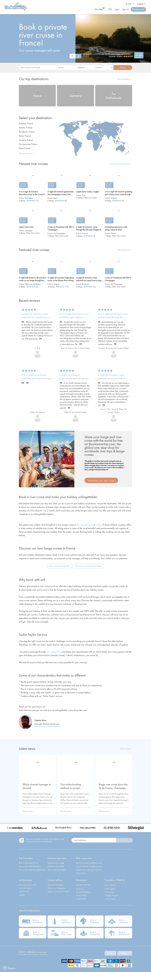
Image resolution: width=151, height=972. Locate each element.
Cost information (25, 888)
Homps (113, 233)
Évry (83, 195)
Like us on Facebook (55, 884)
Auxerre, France (26, 139)
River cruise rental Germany (30, 866)
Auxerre (85, 233)
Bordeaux (85, 284)
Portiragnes (29, 198)
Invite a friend (110, 898)
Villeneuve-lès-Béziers (33, 284)
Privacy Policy (81, 895)
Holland (99, 524)
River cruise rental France (28, 862)
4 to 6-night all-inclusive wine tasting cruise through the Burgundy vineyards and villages (113, 315)
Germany (88, 524)
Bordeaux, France (26, 131)
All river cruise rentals (56, 866)
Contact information (83, 884)
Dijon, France (24, 148)
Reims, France (25, 135)
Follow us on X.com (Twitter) (58, 891)
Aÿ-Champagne (59, 233)
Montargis (28, 230)
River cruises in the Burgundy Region (88, 566)
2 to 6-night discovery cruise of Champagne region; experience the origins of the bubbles (74, 315)
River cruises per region (57, 869)
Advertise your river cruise (101, 480)
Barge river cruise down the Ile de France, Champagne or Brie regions (113, 786)
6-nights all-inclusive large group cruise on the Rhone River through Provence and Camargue (61, 279)
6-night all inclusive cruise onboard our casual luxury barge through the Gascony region (112, 376)
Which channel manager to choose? (36, 786)
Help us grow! (110, 888)
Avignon (114, 198)
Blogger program (111, 895)
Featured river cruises (56, 862)
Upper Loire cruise (26, 226)
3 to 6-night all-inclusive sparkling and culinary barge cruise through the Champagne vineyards (37, 376)
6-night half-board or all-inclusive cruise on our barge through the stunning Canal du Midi (32, 279)
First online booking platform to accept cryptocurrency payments (74, 786)
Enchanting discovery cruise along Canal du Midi (116, 228)
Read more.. (28, 811)
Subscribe (124, 840)
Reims (56, 198)
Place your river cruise (27, 884)
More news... (81, 873)
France (21, 198)
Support (22, 894)
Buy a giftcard (110, 884)
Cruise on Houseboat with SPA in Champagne (61, 228)
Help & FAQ (24, 891)
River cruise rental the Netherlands (32, 869)
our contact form (53, 651)
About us (79, 888)
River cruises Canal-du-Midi (59, 566)
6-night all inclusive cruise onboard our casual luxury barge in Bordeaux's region (89, 279)
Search (123, 67)
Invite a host (109, 892)
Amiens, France (25, 127)
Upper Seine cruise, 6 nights (87, 191)
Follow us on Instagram (56, 888)
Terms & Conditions (83, 892)
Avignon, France (26, 123)
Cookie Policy (81, 898)
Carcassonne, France (28, 144)
